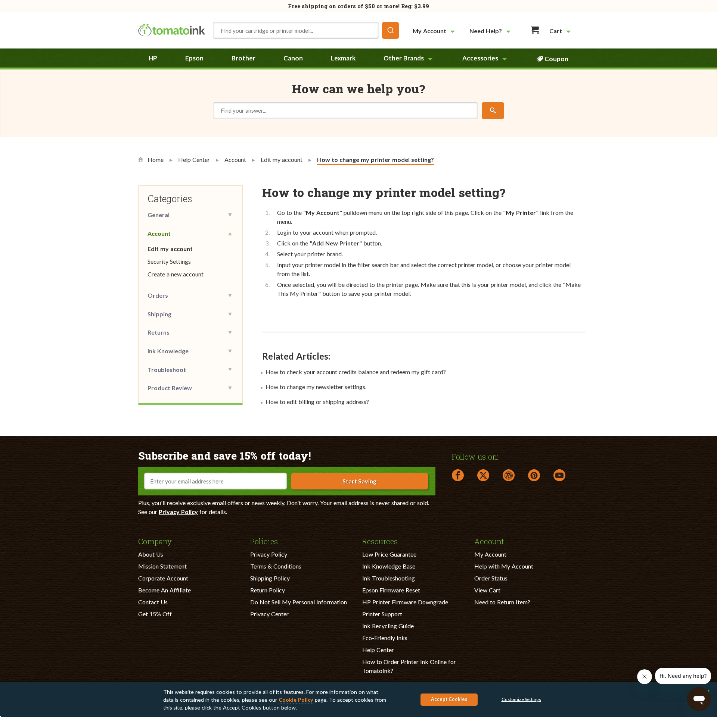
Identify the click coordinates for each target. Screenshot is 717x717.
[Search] (493, 110)
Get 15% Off (155, 613)
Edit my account (170, 248)
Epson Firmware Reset (391, 590)
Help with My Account (503, 566)
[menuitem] (435, 30)
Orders (158, 295)
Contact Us (153, 601)
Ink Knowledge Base (388, 566)
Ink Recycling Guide (388, 625)
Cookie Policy (296, 699)
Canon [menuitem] (293, 58)
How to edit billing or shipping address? (317, 401)
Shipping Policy (270, 578)
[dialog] (358, 699)
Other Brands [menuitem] (404, 58)
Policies (264, 540)
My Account (490, 554)
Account (159, 233)
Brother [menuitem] (243, 58)
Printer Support (382, 613)
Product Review (170, 387)
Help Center (378, 649)
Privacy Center (269, 613)
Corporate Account (163, 578)
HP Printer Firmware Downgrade (405, 601)
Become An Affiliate (164, 590)
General (159, 214)
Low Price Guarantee (389, 554)
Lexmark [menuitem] (343, 58)
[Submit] (390, 30)
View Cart (487, 590)
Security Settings (169, 261)
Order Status (491, 578)
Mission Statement (162, 566)
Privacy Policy (178, 511)
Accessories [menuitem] (480, 58)
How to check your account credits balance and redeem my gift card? (356, 371)
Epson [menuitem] (194, 58)
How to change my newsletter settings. (316, 386)
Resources (380, 540)
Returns (159, 332)
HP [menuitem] (153, 58)
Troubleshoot (167, 369)
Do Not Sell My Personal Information (298, 601)
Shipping (159, 313)
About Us (150, 554)
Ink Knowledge (168, 350)
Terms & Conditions (275, 566)
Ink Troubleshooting (388, 578)
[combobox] (306, 30)
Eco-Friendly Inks (384, 637)
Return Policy (267, 590)
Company (155, 540)
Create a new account (176, 274)
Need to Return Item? (502, 601)
